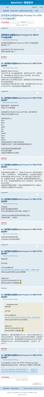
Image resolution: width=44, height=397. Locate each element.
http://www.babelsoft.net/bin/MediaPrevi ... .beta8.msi (19, 369)
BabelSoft (4, 56)
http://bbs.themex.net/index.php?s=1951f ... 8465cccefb (20, 270)
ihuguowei (4, 288)
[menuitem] (6, 7)
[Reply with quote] (37, 30)
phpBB (16, 392)
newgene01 (4, 28)
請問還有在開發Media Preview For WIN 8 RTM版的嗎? (21, 17)
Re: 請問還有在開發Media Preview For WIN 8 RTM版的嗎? (21, 64)
